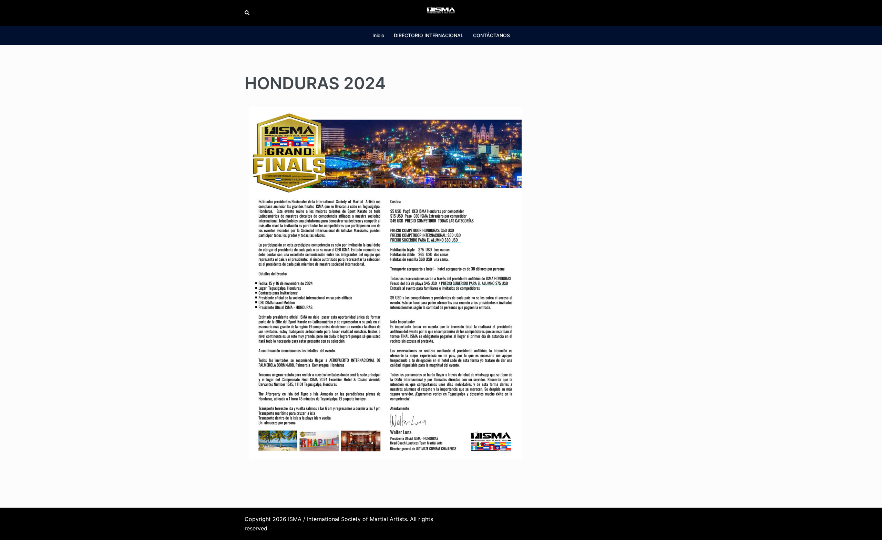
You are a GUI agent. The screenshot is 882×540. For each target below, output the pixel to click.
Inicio (378, 35)
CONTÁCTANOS (491, 35)
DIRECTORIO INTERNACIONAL (428, 35)
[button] (247, 12)
